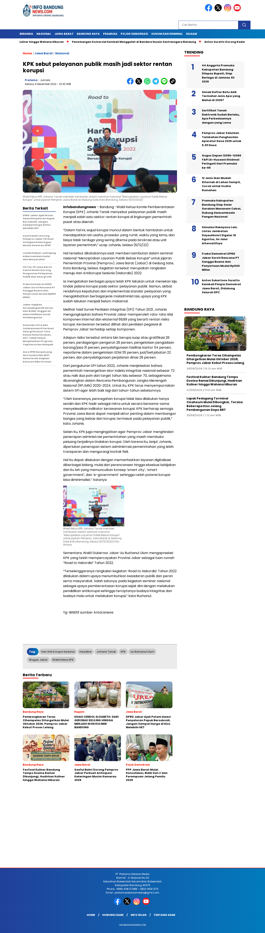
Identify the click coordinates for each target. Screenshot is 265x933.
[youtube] (238, 10)
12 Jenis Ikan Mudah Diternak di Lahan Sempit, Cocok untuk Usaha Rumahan (221, 184)
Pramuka (110, 34)
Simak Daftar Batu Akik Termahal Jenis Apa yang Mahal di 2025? (221, 96)
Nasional (43, 34)
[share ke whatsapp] (148, 83)
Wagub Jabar (38, 660)
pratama (31, 80)
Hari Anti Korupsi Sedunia (58, 652)
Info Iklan (138, 915)
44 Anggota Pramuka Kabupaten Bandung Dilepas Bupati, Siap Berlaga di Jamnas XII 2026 (218, 73)
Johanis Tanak (106, 652)
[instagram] (228, 10)
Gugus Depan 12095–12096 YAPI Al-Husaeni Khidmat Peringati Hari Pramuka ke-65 (221, 162)
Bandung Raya (88, 34)
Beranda (26, 34)
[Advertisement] (124, 835)
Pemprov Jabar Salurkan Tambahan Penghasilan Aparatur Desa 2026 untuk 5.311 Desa (221, 139)
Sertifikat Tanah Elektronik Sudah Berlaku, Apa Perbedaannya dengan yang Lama (221, 116)
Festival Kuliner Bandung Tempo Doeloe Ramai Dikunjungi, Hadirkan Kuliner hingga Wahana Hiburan (214, 380)
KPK (123, 652)
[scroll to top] (254, 927)
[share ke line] (165, 83)
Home (91, 915)
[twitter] (218, 10)
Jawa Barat (63, 34)
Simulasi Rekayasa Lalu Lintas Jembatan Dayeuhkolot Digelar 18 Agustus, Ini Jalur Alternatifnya (219, 235)
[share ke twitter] (139, 83)
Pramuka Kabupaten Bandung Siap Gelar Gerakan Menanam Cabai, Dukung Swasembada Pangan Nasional (221, 209)
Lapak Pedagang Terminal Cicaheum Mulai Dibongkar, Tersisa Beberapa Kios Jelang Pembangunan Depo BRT (215, 404)
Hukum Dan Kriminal (167, 34)
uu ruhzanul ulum (142, 652)
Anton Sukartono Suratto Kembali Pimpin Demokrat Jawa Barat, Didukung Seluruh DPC (221, 286)
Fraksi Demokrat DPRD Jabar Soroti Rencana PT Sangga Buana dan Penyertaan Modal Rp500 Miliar (221, 262)
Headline (86, 652)
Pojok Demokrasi (134, 34)
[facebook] (209, 10)
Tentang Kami (164, 915)
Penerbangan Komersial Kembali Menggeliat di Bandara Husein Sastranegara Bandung (112, 42)
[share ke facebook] (131, 83)
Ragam (191, 34)
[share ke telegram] (156, 83)
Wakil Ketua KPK (63, 660)
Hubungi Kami (112, 915)
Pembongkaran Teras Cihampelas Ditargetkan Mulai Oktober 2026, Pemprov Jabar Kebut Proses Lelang (215, 359)
